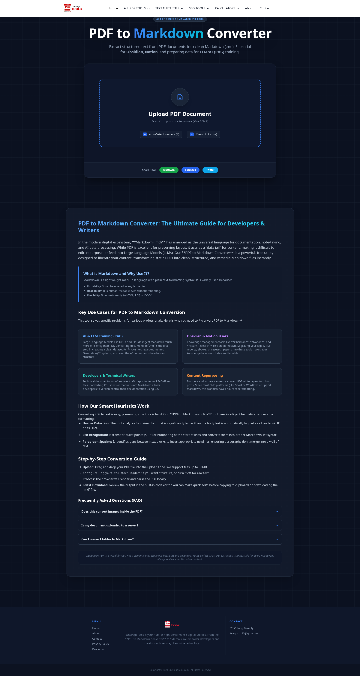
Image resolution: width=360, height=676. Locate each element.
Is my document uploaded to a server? (180, 525)
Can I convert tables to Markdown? (180, 539)
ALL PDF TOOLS (135, 8)
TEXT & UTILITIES (167, 8)
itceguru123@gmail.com (245, 633)
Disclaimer (99, 649)
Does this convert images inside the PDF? (180, 511)
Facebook (190, 169)
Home (113, 8)
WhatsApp (169, 169)
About (249, 8)
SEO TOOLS (197, 8)
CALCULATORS (225, 8)
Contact (265, 8)
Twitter (210, 169)
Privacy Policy (100, 644)
